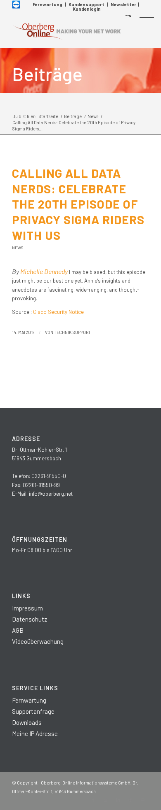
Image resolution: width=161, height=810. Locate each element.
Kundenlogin (87, 9)
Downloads (27, 722)
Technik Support (72, 332)
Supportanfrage (33, 711)
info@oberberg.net (51, 493)
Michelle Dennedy (44, 271)
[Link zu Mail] (143, 800)
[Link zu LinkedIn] (118, 800)
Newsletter (123, 4)
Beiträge (47, 74)
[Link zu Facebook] (93, 800)
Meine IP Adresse (35, 733)
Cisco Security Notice (58, 312)
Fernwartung (47, 4)
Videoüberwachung (38, 641)
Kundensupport (86, 4)
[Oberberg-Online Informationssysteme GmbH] (66, 31)
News (18, 247)
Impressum (27, 608)
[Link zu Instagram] (105, 800)
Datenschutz (29, 619)
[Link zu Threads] (130, 800)
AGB (18, 630)
